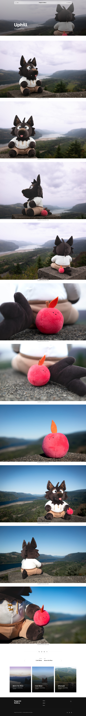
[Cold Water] (43, 679)
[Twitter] (67, 712)
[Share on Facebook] (42, 651)
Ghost (31, 712)
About (44, 703)
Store (44, 705)
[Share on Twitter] (39, 651)
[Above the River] (20, 679)
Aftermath (61, 686)
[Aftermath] (65, 679)
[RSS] (71, 712)
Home (44, 700)
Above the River (18, 686)
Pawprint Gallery (17, 702)
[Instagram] (69, 712)
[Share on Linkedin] (44, 651)
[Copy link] (47, 651)
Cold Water (39, 686)
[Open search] (71, 701)
